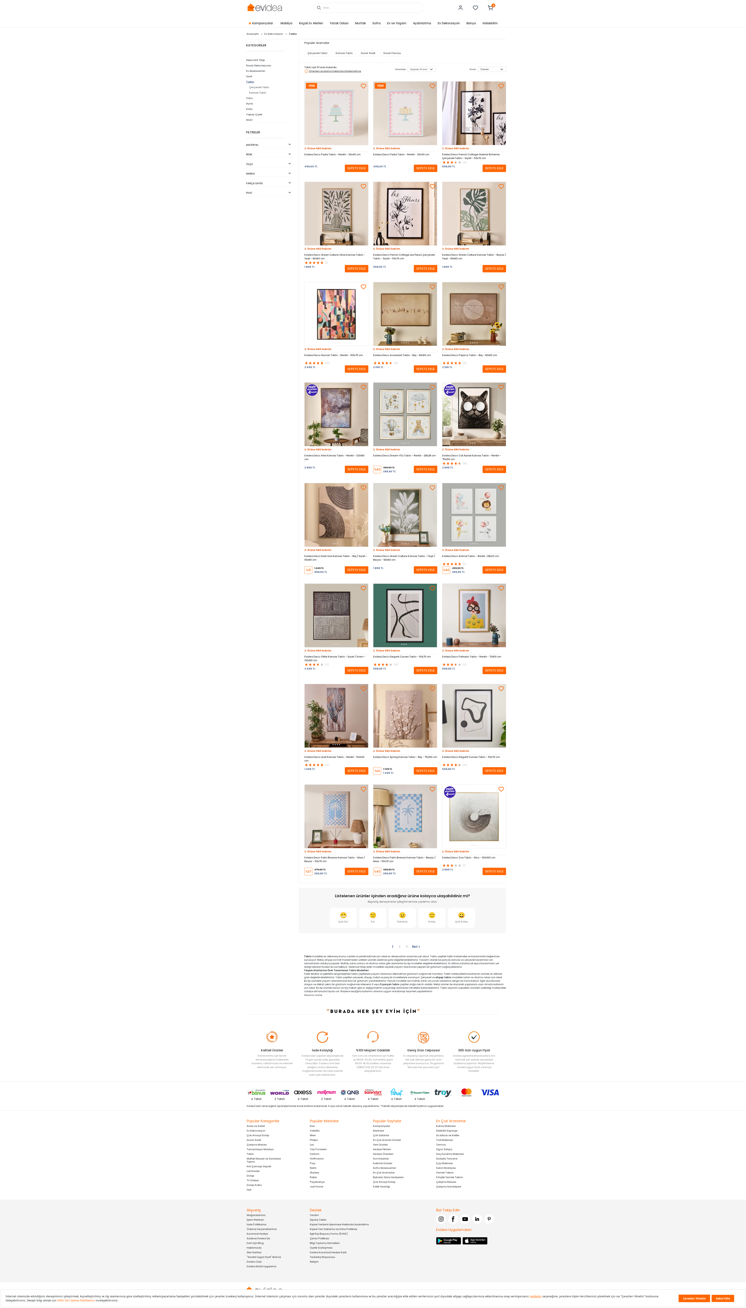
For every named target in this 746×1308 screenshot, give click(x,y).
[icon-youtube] (465, 1219)
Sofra (376, 23)
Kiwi (312, 1126)
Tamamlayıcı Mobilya (260, 1149)
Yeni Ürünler (380, 1144)
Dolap (250, 1175)
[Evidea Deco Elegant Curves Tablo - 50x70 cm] (405, 615)
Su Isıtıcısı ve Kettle (447, 1135)
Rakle (313, 1177)
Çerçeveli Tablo (259, 87)
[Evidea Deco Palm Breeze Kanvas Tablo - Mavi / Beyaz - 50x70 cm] (336, 816)
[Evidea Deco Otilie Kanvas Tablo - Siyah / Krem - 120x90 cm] (336, 615)
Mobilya (286, 23)
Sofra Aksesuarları (384, 1168)
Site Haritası (254, 1252)
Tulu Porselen (318, 1149)
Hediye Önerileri (383, 1154)
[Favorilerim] (475, 8)
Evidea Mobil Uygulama (261, 1266)
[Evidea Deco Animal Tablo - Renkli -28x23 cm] (474, 515)
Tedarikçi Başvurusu (322, 1257)
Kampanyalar (262, 23)
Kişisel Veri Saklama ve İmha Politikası (333, 1229)
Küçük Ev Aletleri (311, 23)
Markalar (378, 1130)
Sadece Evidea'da (258, 1238)
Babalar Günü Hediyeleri (388, 1177)
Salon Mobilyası (446, 1168)
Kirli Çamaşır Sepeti (259, 1166)
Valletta (315, 1130)
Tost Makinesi (444, 1140)
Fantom (314, 1154)
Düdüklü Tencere (447, 1158)
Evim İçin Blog (255, 1243)
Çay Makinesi (444, 1163)
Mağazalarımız (256, 1215)
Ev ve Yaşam (396, 23)
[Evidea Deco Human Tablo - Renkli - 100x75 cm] (336, 314)
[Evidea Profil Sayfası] (461, 8)
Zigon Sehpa (444, 1149)
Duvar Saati (368, 53)
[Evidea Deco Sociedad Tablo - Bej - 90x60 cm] (405, 314)
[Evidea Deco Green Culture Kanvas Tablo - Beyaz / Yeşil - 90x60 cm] (474, 213)
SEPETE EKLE (356, 168)
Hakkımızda (254, 1247)
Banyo (471, 23)
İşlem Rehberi (255, 1219)
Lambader (253, 1171)
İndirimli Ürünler (382, 1163)
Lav (312, 1144)
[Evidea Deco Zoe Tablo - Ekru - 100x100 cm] (474, 816)
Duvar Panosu (392, 53)
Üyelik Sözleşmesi (321, 1247)
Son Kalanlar (381, 1158)
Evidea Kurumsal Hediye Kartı (328, 1252)
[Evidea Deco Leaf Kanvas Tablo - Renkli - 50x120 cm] (336, 716)
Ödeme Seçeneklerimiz (262, 1229)
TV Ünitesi (253, 1180)
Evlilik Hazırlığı (381, 1186)
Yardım (314, 1215)
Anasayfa (253, 34)
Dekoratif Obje (255, 60)
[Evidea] (264, 7)
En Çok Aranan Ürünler (387, 1140)
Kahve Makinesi (446, 1126)
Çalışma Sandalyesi (448, 1186)
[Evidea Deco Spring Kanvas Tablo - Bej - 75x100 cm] (405, 716)
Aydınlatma (422, 23)
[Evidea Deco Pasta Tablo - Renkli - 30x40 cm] (336, 113)
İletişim (314, 1261)
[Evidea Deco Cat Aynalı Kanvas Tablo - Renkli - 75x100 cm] (474, 414)
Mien (313, 1135)
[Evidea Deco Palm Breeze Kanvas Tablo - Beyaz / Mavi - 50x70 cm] (405, 816)
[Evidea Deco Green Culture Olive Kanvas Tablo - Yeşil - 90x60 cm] (336, 213)
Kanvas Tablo (257, 93)
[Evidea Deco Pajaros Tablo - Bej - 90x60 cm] (474, 314)
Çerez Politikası (319, 1238)
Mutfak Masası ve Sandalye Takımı (264, 1160)
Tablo (250, 82)
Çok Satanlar (381, 1135)
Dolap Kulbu (254, 1185)
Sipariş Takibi (318, 1219)
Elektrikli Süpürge (447, 1130)
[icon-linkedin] (477, 1219)
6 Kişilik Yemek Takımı (449, 1177)
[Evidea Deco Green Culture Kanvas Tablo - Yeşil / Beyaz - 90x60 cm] (405, 515)
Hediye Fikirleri (382, 1149)
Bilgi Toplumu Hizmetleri (325, 1243)
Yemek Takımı (445, 1172)
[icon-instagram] (441, 1219)
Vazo (249, 98)
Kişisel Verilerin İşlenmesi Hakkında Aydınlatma (339, 1224)
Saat (249, 76)
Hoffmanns (317, 1158)
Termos (441, 1144)
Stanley (314, 1172)
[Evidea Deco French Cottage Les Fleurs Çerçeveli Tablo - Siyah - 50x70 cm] (405, 213)
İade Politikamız (257, 1224)
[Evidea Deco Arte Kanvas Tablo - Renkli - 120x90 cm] (336, 414)
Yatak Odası (339, 23)
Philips (314, 1140)
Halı (249, 1189)
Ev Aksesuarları (255, 71)
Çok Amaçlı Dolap (258, 1135)
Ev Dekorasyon (449, 23)
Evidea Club (254, 1261)
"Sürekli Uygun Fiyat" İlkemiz (264, 1257)
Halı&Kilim (490, 23)
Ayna (249, 103)
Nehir (313, 1168)
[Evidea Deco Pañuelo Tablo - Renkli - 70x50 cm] (474, 615)
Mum (249, 120)
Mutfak (360, 23)
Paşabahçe (317, 1182)
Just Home (316, 1186)
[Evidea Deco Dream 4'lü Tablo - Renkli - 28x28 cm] (405, 414)
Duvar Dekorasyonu (258, 65)
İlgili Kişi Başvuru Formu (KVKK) (329, 1233)
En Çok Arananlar (384, 1172)
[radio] (343, 918)
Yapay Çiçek (254, 114)
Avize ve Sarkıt (256, 1126)
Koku (249, 109)
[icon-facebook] (453, 1219)
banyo (361, 963)
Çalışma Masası (257, 1144)
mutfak (415, 980)
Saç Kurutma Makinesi (450, 1154)
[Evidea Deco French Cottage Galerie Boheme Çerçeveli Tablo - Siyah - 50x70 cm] (474, 113)
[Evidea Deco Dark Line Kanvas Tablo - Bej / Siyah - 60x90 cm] (336, 515)
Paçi (312, 1163)
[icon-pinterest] (489, 1219)
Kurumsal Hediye (257, 1233)
